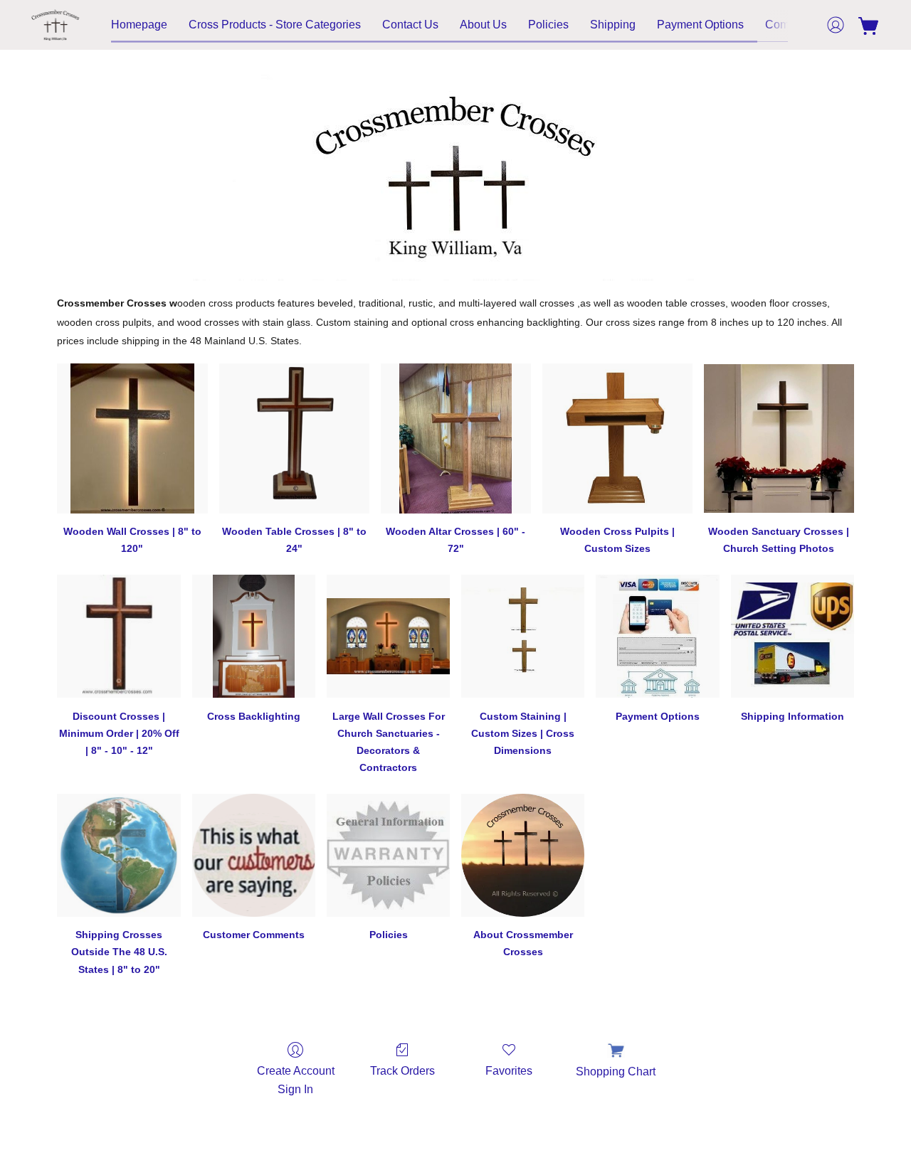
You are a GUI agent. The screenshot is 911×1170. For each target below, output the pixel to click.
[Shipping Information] (792, 636)
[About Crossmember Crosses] (522, 855)
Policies (548, 24)
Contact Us (410, 24)
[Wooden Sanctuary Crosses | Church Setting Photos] (779, 438)
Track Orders (402, 1071)
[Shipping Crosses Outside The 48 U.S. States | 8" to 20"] (118, 855)
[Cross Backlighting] (253, 636)
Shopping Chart (615, 1071)
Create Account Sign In (296, 1080)
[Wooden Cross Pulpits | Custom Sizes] (617, 438)
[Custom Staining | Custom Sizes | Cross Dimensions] (522, 636)
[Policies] (388, 855)
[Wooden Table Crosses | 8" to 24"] (294, 438)
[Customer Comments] (253, 855)
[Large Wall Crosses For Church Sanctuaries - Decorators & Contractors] (388, 636)
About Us (483, 24)
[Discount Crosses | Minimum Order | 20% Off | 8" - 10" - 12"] (118, 636)
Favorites (508, 1071)
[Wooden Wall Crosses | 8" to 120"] (132, 438)
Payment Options (700, 24)
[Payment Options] (657, 636)
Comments (792, 24)
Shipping (613, 24)
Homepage (139, 24)
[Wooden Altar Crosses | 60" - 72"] (456, 438)
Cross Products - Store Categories (275, 24)
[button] (55, 25)
